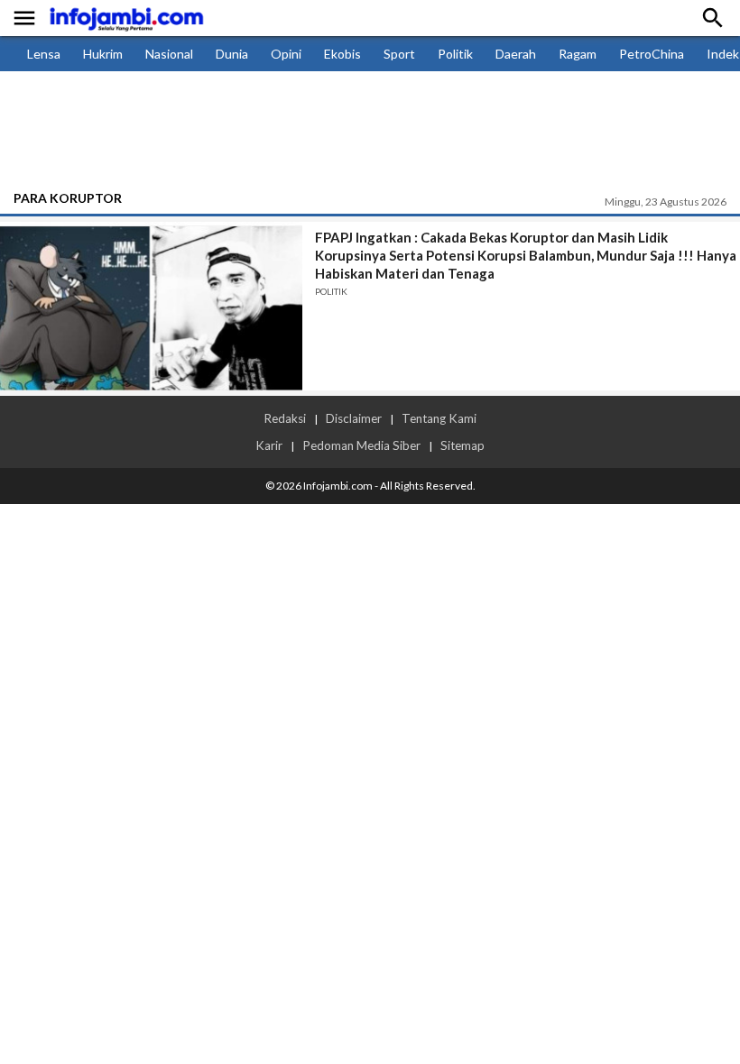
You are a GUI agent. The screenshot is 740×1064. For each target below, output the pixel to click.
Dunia (232, 53)
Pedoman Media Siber (361, 445)
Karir (268, 445)
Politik (455, 53)
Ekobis (342, 53)
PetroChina (651, 53)
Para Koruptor (68, 198)
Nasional (169, 53)
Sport (399, 53)
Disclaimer (354, 418)
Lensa (43, 53)
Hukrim (103, 53)
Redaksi (285, 418)
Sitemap (462, 445)
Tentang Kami (439, 418)
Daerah (515, 53)
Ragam (578, 53)
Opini (286, 53)
